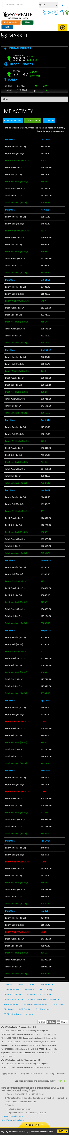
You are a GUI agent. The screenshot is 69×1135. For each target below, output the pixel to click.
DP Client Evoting (11, 1014)
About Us (8, 985)
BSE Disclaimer (43, 1009)
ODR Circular (25, 1009)
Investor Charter (11, 1004)
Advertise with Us (12, 990)
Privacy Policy (46, 990)
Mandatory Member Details (36, 1004)
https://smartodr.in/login (12, 1120)
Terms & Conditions (12, 994)
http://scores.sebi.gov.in (12, 1116)
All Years (49, 120)
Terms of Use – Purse (13, 999)
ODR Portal (9, 1009)
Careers (32, 985)
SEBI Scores (59, 1004)
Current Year (33, 120)
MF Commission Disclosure (39, 994)
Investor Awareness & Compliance (43, 999)
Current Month (13, 120)
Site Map (28, 1014)
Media (20, 985)
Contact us (30, 990)
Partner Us (46, 985)
